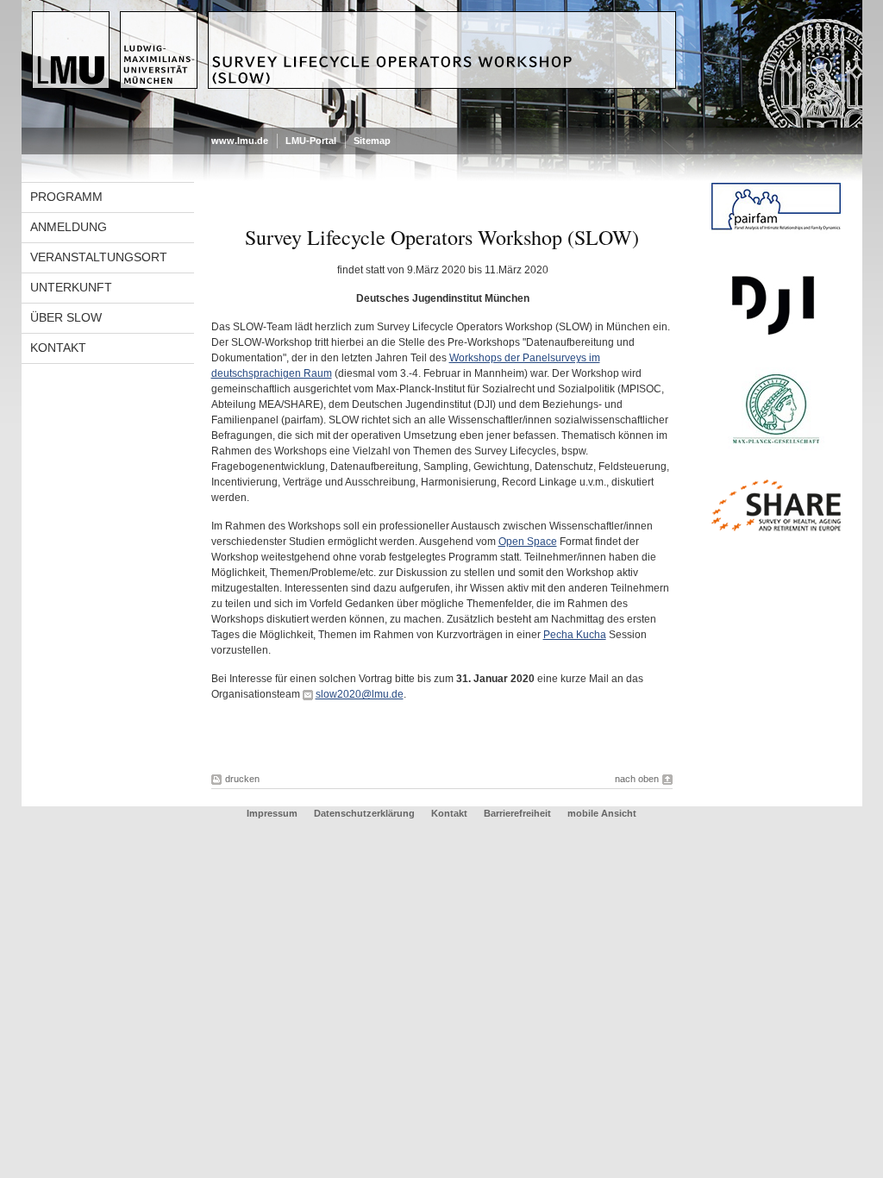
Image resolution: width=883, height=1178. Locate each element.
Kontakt (58, 347)
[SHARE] (776, 528)
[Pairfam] (776, 230)
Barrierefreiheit (519, 813)
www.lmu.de (239, 140)
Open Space (527, 542)
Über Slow (66, 317)
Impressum (272, 813)
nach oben (637, 779)
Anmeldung (68, 227)
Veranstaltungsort (98, 257)
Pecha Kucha (574, 635)
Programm (66, 197)
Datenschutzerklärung (364, 813)
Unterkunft (71, 287)
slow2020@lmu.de (360, 694)
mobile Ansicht (601, 813)
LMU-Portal (310, 140)
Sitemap (372, 140)
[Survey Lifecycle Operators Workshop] (442, 124)
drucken (242, 779)
